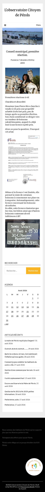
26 (17, 316)
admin (22, 63)
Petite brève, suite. (12, 400)
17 (7, 311)
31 (7, 320)
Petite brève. (10, 405)
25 (12, 316)
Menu (38, 25)
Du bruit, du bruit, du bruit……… (16, 349)
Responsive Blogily (28, 487)
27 (22, 316)
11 (12, 307)
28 (28, 316)
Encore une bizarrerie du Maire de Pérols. (20, 383)
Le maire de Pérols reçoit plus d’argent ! (20, 341)
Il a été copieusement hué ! (15, 378)
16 (38, 307)
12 (17, 307)
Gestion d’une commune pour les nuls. (19, 370)
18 (12, 311)
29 (33, 316)
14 (28, 307)
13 (22, 307)
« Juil (6, 324)
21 (28, 311)
